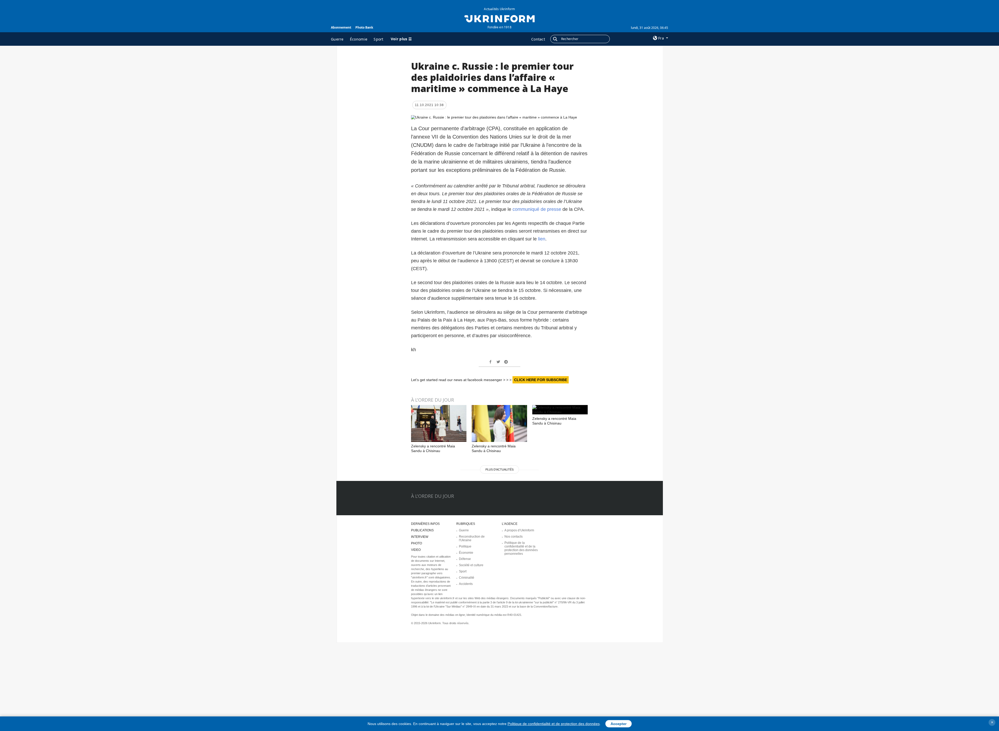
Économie (358, 39)
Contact (538, 39)
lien (541, 239)
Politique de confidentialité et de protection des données (554, 724)
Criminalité (466, 577)
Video (416, 550)
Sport (378, 39)
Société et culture (471, 565)
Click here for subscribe (540, 380)
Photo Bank (364, 27)
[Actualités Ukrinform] (499, 18)
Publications (422, 530)
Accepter (618, 724)
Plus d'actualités (499, 469)
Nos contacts (513, 536)
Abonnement (341, 27)
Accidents (466, 584)
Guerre (337, 39)
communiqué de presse (537, 209)
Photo (416, 543)
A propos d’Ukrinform (519, 530)
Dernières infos (425, 524)
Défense (465, 559)
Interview (419, 537)
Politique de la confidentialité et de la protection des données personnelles (521, 548)
